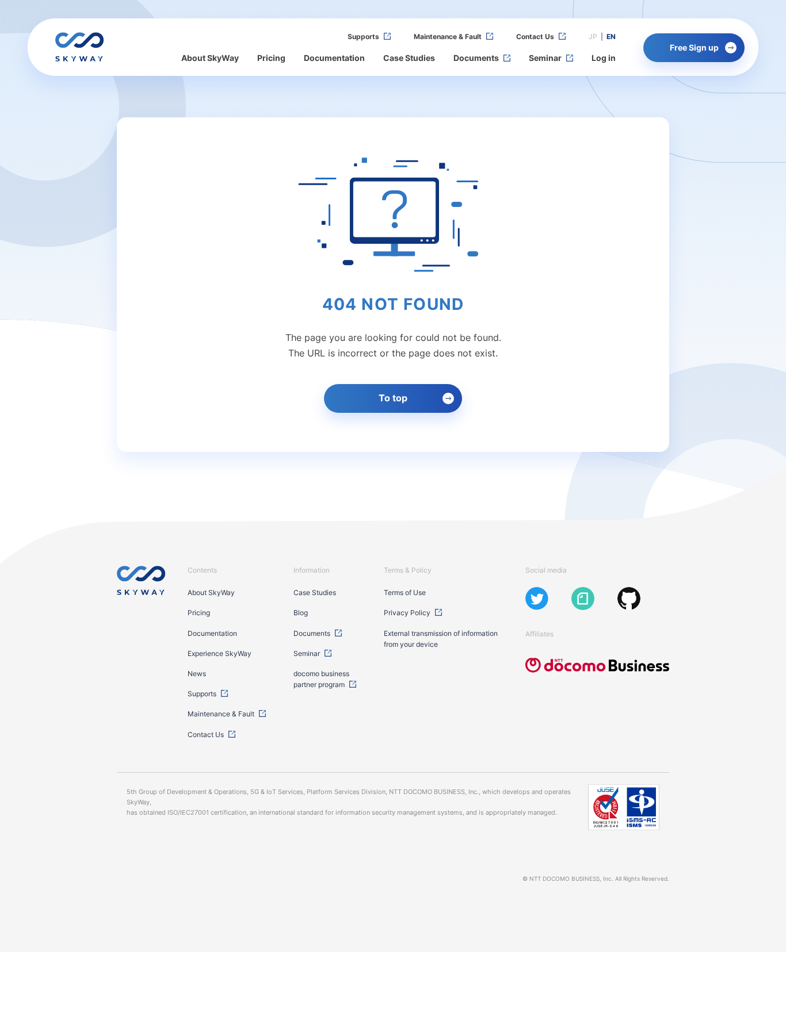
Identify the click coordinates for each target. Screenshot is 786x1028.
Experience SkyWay (219, 653)
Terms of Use (405, 592)
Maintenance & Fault (448, 36)
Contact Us (535, 36)
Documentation (334, 58)
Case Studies (409, 58)
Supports (363, 36)
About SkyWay (210, 58)
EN (611, 36)
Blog (300, 612)
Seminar (545, 58)
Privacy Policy (407, 612)
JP (593, 36)
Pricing (271, 58)
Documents (476, 58)
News (197, 673)
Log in (604, 58)
